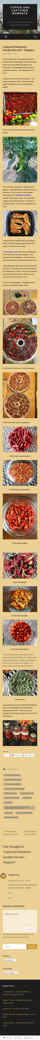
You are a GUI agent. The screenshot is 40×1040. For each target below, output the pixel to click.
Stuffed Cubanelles (24, 813)
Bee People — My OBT (11, 1009)
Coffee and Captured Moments (20, 10)
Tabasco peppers (11, 817)
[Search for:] (20, 946)
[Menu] (6, 37)
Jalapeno (8, 802)
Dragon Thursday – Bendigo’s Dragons (16, 1014)
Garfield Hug (13, 875)
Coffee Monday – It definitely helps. (15, 1023)
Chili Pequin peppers (13, 784)
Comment (30, 929)
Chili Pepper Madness (13, 779)
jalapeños (27, 798)
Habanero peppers (12, 798)
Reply (10, 898)
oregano (8, 813)
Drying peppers (11, 793)
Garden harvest (27, 793)
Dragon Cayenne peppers (14, 789)
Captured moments (13, 769)
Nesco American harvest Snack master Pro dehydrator (17, 807)
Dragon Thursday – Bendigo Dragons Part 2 (18, 1000)
